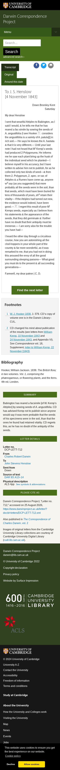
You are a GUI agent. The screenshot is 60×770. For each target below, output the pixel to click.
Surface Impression (27, 580)
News (6, 730)
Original (8, 74)
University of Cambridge (19, 561)
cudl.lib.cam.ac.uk (14, 540)
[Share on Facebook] (36, 65)
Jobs (6, 742)
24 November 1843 (21, 339)
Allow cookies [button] (31, 764)
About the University (16, 705)
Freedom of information (16, 680)
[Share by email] (51, 65)
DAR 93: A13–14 (14, 477)
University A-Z (11, 664)
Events (7, 736)
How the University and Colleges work (25, 712)
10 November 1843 (29, 335)
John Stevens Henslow (17, 463)
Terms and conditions (15, 686)
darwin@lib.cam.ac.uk (15, 555)
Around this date (13, 81)
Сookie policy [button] (13, 756)
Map (5, 724)
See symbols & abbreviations (30, 484)
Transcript (10, 67)
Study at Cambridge (15, 695)
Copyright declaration (15, 567)
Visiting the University (15, 718)
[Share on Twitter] (43, 65)
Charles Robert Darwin (17, 456)
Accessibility (10, 675)
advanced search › (13, 56)
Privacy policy (11, 574)
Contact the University (15, 670)
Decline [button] (11, 764)
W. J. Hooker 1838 (20, 314)
